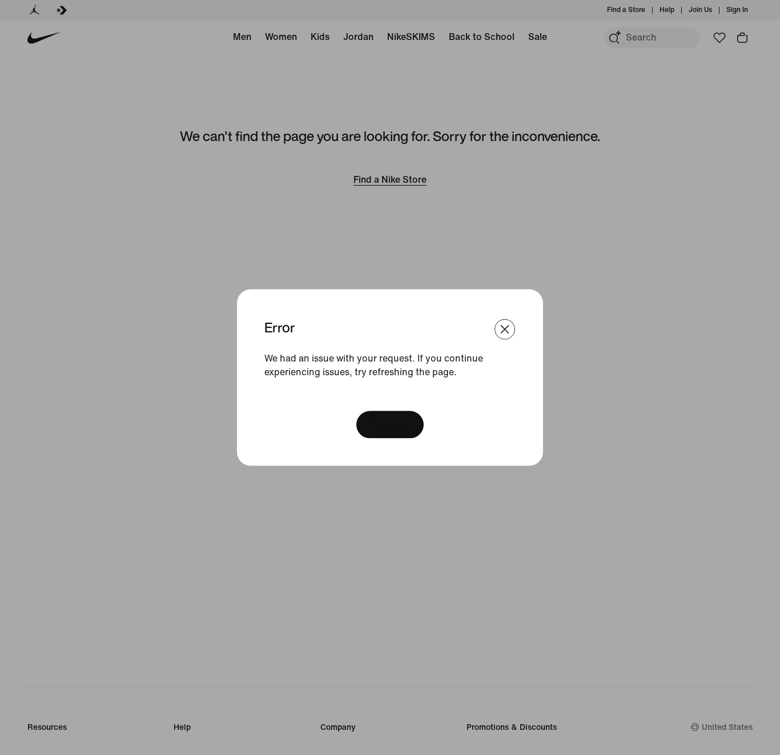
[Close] (504, 329)
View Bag (390, 424)
